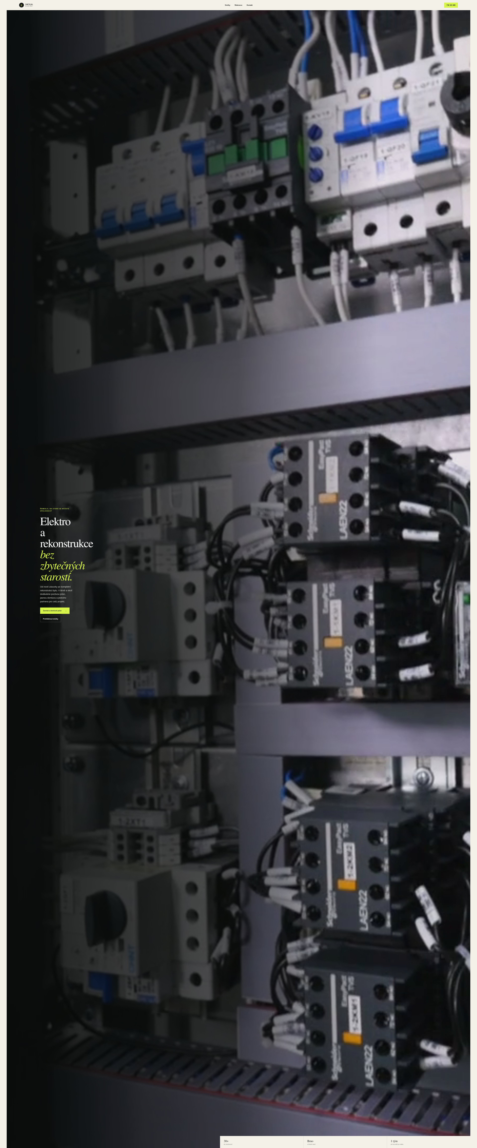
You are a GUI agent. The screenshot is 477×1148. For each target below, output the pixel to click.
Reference (238, 5)
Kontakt (250, 5)
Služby (227, 5)
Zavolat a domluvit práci (55, 611)
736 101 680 (451, 5)
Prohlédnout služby (50, 619)
